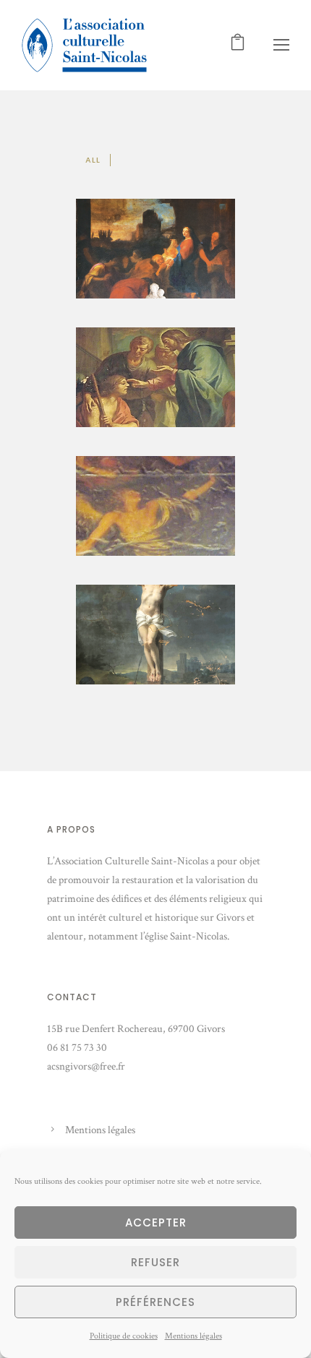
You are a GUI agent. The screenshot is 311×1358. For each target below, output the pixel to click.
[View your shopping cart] (237, 45)
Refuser (155, 1262)
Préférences (155, 1302)
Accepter (156, 1222)
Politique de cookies (124, 1336)
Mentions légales (193, 1336)
